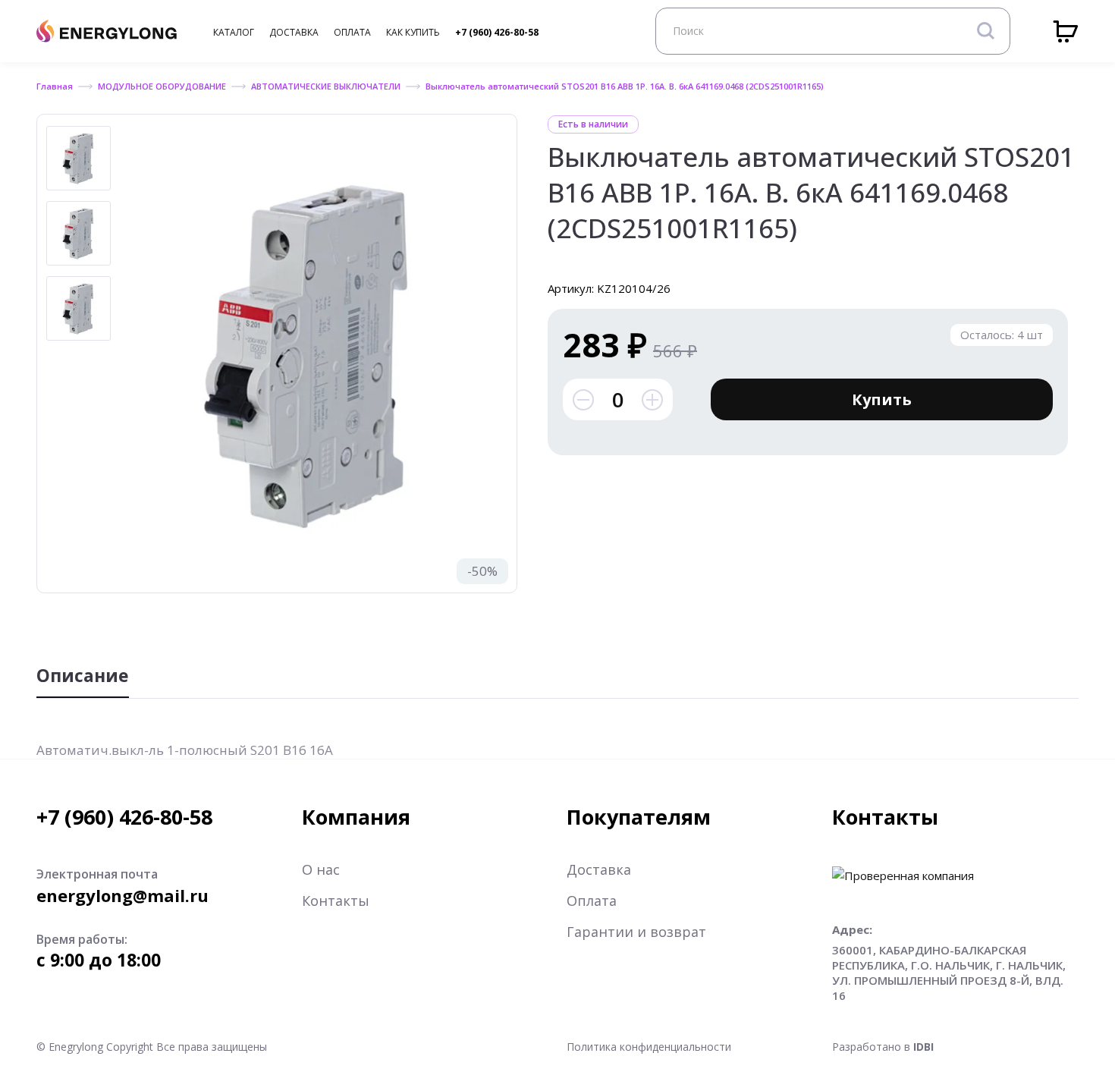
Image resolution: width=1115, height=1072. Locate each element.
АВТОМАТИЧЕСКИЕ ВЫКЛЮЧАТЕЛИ (325, 86)
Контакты (335, 900)
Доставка (599, 869)
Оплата (592, 900)
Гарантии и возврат (636, 932)
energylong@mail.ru (122, 895)
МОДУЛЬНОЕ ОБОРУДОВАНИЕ (162, 86)
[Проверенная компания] (903, 875)
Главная (54, 86)
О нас (321, 869)
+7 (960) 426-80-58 (497, 32)
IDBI (923, 1046)
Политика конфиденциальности (649, 1046)
